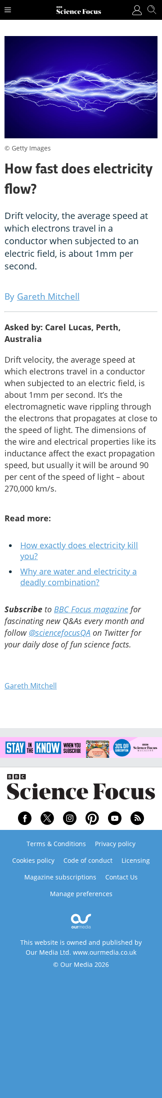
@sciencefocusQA (59, 632)
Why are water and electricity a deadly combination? (78, 577)
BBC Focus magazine (91, 609)
